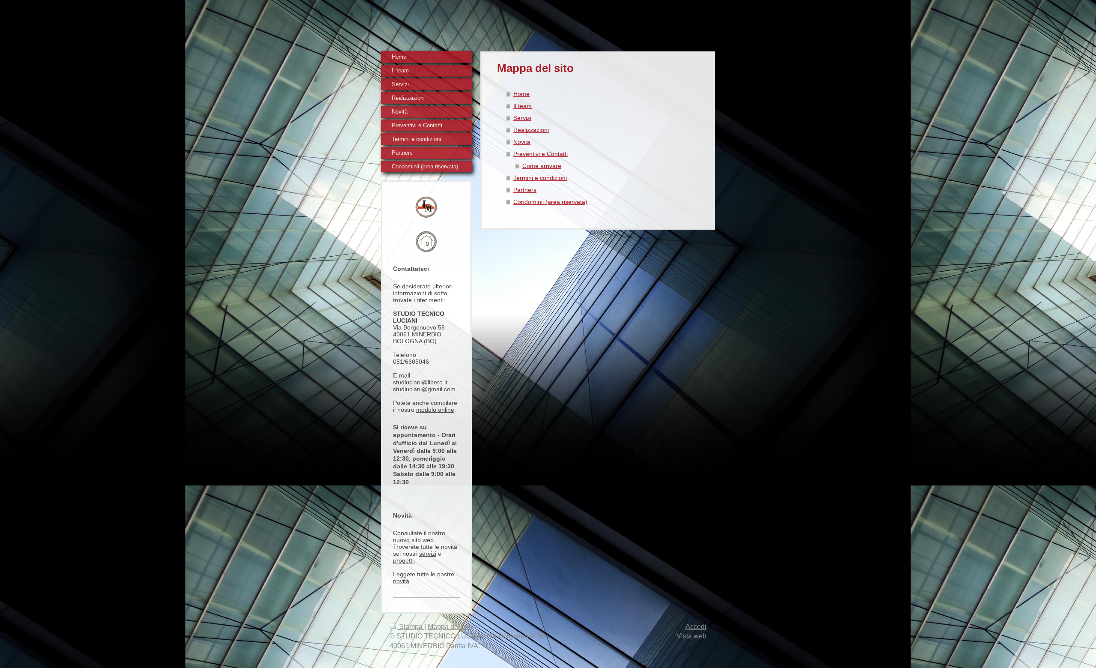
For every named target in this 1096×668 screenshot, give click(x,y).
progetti (403, 560)
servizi (427, 553)
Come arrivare (541, 165)
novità (401, 581)
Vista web (691, 636)
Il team (522, 105)
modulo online (435, 409)
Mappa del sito (450, 626)
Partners (524, 189)
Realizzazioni (531, 129)
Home (521, 93)
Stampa (410, 626)
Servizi (522, 117)
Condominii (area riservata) (550, 201)
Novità (521, 141)
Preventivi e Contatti (540, 153)
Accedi (695, 626)
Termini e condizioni (540, 177)
